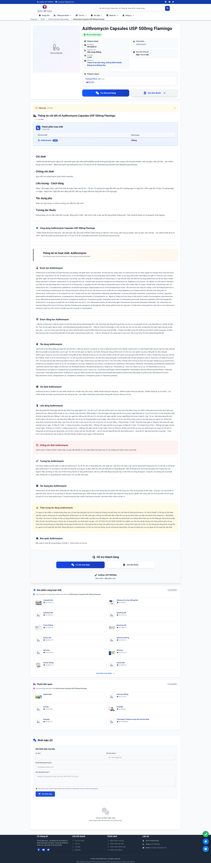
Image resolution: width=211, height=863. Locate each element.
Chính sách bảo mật (117, 844)
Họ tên (38, 753)
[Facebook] (166, 2)
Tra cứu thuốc (79, 841)
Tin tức (82, 15)
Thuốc (43, 19)
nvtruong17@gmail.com (158, 848)
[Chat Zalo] (206, 841)
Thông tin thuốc (63, 15)
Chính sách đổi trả (116, 850)
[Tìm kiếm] (167, 8)
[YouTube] (169, 2)
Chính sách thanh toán (118, 847)
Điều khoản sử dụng (117, 841)
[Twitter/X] (173, 2)
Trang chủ (46, 15)
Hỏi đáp (97, 15)
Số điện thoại (111, 753)
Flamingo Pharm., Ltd (94, 79)
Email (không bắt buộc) (44, 763)
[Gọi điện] (206, 834)
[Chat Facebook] (206, 849)
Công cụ (128, 15)
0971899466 (155, 844)
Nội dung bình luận (43, 772)
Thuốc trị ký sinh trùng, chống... (59, 19)
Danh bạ (112, 15)
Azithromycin (141, 44)
